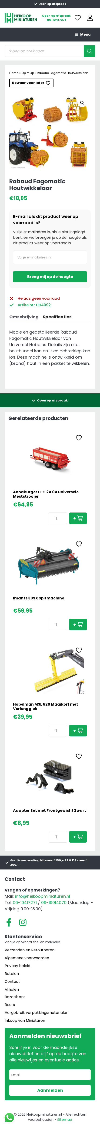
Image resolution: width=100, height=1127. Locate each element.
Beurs (10, 1004)
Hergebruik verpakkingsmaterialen (36, 1012)
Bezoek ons (15, 997)
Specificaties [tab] (57, 317)
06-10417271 (56, 20)
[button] (82, 103)
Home (14, 73)
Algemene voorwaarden (27, 958)
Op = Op (27, 73)
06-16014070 (54, 902)
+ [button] (74, 518)
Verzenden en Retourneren (29, 950)
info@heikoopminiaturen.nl (42, 896)
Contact (12, 981)
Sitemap (64, 1119)
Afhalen (12, 989)
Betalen (12, 973)
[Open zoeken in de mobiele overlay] (50, 51)
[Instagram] (23, 922)
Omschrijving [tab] (24, 317)
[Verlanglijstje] (78, 18)
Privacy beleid (17, 965)
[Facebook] (9, 922)
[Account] (90, 18)
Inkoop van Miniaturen (25, 1020)
